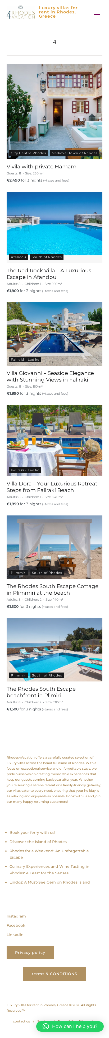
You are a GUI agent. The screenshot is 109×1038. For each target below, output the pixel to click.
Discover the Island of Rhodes (38, 841)
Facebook (16, 925)
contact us (21, 1021)
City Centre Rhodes (28, 153)
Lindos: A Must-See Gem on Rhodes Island (50, 882)
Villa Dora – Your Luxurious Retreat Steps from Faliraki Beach (52, 486)
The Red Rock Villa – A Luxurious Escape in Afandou (49, 273)
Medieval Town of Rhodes (75, 153)
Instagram (16, 916)
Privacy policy (30, 952)
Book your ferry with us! (32, 832)
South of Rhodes (47, 257)
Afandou (18, 257)
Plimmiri (18, 573)
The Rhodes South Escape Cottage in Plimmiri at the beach (52, 589)
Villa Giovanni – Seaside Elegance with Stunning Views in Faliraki (50, 376)
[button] (70, 1026)
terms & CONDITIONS (55, 973)
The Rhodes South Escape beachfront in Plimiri (41, 692)
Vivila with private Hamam (41, 166)
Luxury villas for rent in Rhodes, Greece (58, 12)
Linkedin (15, 934)
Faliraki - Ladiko (25, 360)
